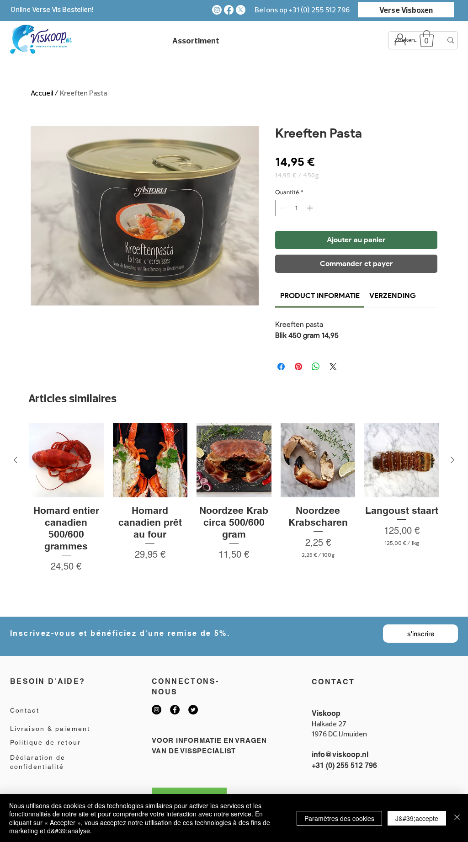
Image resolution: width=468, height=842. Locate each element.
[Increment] (310, 208)
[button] (427, 38)
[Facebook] (229, 10)
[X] (240, 10)
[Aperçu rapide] (66, 460)
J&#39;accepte (416, 818)
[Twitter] (193, 709)
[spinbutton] (296, 208)
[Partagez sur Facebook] (281, 366)
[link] (320, 295)
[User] (400, 39)
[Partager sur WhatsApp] (315, 366)
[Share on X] (333, 366)
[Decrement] (282, 208)
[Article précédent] (15, 459)
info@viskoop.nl (340, 754)
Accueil (42, 92)
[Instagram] (217, 10)
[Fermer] (457, 818)
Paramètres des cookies (339, 818)
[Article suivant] (452, 459)
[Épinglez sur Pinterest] (298, 366)
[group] (234, 515)
